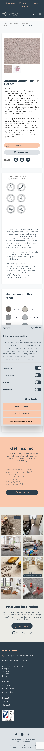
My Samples (7, 692)
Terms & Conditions (22, 742)
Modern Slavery (29, 739)
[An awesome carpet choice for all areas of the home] (33, 588)
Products (6, 682)
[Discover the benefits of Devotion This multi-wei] (11, 546)
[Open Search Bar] (34, 14)
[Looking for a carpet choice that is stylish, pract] (11, 567)
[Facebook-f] (16, 734)
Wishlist (24, 3)
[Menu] (40, 14)
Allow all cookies (22, 406)
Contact (36, 3)
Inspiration (7, 698)
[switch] (38, 375)
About (5, 701)
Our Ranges (7, 685)
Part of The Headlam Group (14, 660)
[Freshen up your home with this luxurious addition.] (11, 588)
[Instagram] (27, 734)
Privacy (11, 739)
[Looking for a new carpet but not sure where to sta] (33, 567)
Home (4, 23)
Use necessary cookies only (22, 421)
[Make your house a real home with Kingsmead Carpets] (33, 546)
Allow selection (22, 414)
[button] (16, 160)
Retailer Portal (8, 689)
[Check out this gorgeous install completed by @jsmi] (33, 525)
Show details (31, 399)
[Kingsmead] (10, 14)
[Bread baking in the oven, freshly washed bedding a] (11, 525)
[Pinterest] (22, 734)
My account (12, 3)
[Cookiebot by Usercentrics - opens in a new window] (31, 327)
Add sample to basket (22, 145)
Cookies (18, 739)
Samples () (23, 6)
